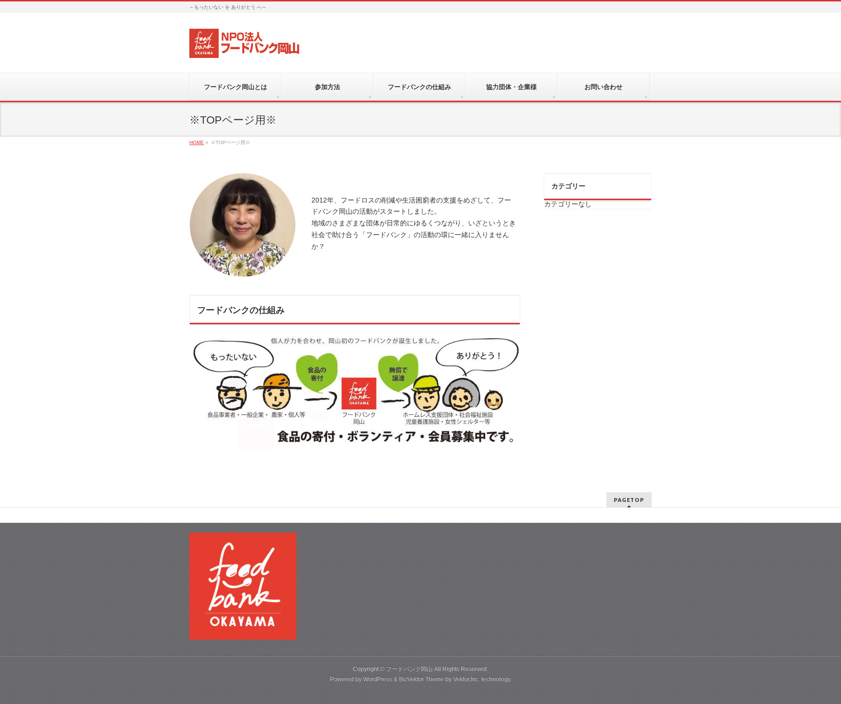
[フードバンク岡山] (245, 47)
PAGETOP (629, 500)
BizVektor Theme (421, 679)
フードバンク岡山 (409, 669)
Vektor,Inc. (466, 679)
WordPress (377, 679)
